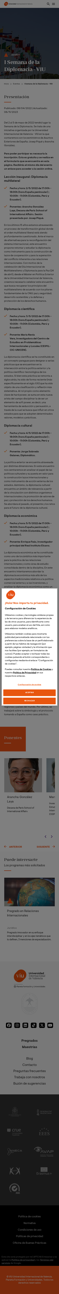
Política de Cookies (41, 669)
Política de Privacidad (24, 673)
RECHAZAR (29, 701)
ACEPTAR (29, 693)
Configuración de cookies (29, 685)
